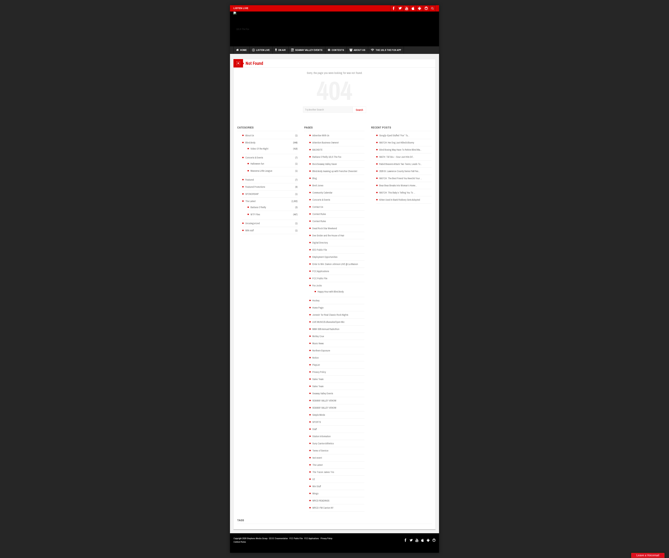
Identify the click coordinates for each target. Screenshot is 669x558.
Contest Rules (319, 214)
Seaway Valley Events (308, 50)
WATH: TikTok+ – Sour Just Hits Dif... (396, 156)
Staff (314, 429)
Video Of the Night (259, 148)
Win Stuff (316, 486)
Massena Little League (261, 170)
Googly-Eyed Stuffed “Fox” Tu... (394, 135)
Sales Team (318, 379)
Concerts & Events (254, 157)
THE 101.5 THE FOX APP (388, 50)
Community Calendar (322, 192)
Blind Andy (250, 142)
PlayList (316, 364)
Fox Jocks (317, 285)
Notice (315, 357)
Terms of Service (320, 450)
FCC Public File (319, 278)
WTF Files (255, 214)
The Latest (250, 201)
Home (243, 50)
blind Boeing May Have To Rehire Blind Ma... (400, 149)
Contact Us (317, 206)
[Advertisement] (372, 28)
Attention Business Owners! (325, 142)
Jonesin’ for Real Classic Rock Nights (330, 314)
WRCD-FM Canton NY (322, 507)
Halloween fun (257, 163)
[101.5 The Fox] (241, 29)
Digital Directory (320, 242)
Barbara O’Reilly (258, 207)
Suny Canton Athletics (323, 443)
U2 (313, 479)
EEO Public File (319, 249)
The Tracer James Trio (323, 472)
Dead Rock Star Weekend (324, 228)
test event (317, 457)
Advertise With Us (320, 135)
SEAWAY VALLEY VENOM (324, 400)
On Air (282, 50)
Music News (318, 343)
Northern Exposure (321, 350)
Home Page (318, 307)
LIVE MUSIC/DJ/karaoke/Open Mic (328, 322)
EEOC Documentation (278, 538)
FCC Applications (320, 271)
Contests (338, 50)
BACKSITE (317, 149)
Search (359, 110)
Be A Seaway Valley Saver (324, 164)
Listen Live (263, 50)
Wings (315, 493)
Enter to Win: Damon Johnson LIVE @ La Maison (335, 264)
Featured (249, 179)
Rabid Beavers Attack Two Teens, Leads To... (400, 164)
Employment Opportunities (324, 257)
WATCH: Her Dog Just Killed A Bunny (396, 142)
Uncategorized (252, 223)
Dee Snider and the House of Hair (328, 235)
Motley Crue (318, 336)
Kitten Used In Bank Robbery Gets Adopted (399, 199)
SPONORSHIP (252, 194)
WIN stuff (249, 230)
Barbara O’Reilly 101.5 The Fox (326, 156)
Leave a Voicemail (647, 555)
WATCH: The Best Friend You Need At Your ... (400, 178)
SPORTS (316, 422)
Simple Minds (318, 414)
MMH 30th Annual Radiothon (325, 329)
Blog (314, 178)
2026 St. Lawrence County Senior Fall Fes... (399, 171)
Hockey (316, 300)
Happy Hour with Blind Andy (331, 291)
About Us (359, 50)
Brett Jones (317, 185)
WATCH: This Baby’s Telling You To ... (397, 192)
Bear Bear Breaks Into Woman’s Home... (398, 185)
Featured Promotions (255, 186)
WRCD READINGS (320, 500)
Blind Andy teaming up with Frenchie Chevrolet (334, 171)
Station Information (321, 436)
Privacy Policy (319, 372)
